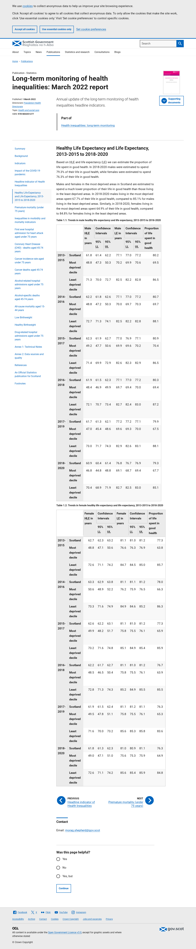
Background (21, 156)
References (21, 365)
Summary (20, 148)
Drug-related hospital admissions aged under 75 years (29, 336)
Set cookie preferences (91, 29)
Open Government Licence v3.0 (64, 932)
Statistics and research (77, 52)
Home (15, 61)
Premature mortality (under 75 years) (29, 209)
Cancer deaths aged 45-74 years (29, 271)
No (64, 867)
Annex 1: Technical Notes (28, 346)
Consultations (101, 52)
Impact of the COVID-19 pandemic (27, 172)
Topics (27, 52)
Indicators (20, 163)
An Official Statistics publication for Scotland (28, 374)
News (39, 52)
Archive (31, 919)
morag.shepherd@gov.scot (82, 830)
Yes (64, 859)
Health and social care (28, 110)
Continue (64, 888)
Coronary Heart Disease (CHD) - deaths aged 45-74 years (29, 248)
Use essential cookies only (56, 29)
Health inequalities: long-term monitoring (88, 125)
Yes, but (67, 876)
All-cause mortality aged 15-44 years (30, 308)
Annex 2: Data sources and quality (29, 356)
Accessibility (18, 919)
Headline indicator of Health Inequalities (30, 183)
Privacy (109, 919)
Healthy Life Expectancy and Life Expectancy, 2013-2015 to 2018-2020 (29, 196)
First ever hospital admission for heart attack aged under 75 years (29, 233)
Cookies (54, 919)
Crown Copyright (71, 919)
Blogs (117, 52)
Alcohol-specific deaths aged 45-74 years (27, 297)
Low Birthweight (23, 317)
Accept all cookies (25, 29)
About (15, 52)
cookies (28, 6)
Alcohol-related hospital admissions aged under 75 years (29, 284)
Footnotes (20, 383)
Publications (53, 52)
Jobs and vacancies (92, 919)
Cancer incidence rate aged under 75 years (29, 260)
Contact (43, 919)
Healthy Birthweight (25, 324)
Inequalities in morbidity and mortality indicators (30, 220)
